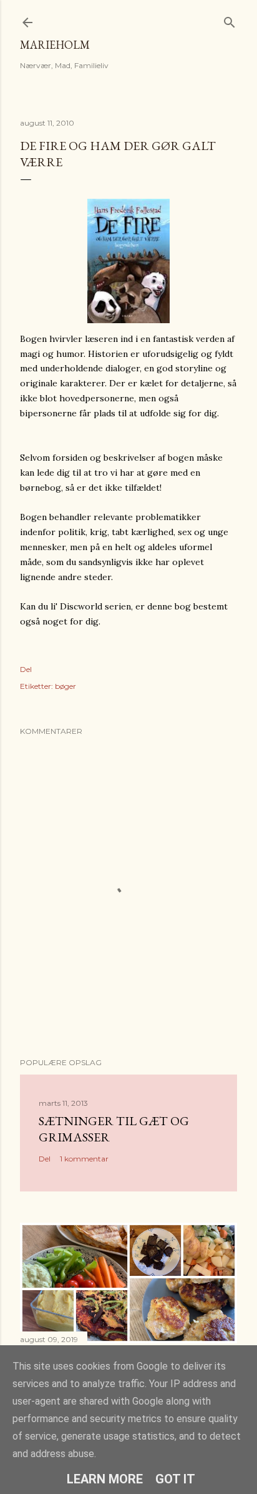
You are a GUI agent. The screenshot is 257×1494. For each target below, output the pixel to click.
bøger (65, 686)
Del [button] (26, 669)
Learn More (105, 1478)
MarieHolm (55, 45)
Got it (175, 1478)
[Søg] (229, 20)
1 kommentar (84, 1158)
